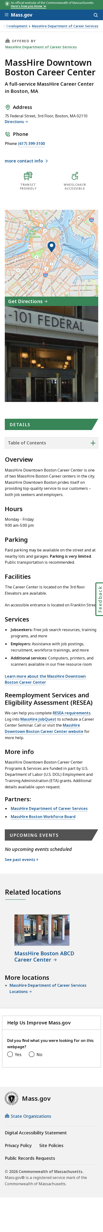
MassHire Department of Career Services (65, 26)
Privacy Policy (18, 1145)
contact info (24, 161)
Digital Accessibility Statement (36, 1133)
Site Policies (51, 1145)
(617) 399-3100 (31, 143)
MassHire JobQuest (38, 719)
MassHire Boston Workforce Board (43, 816)
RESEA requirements (72, 713)
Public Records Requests (30, 1158)
